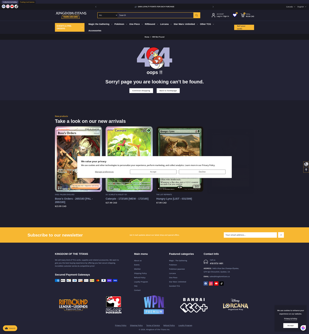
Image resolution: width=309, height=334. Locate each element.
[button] (213, 6)
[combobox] (159, 15)
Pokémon (173, 265)
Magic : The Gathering (178, 260)
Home (147, 37)
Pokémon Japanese (177, 269)
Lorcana (172, 273)
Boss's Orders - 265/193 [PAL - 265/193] (74, 200)
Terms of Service (153, 325)
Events (137, 265)
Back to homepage (168, 90)
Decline (202, 171)
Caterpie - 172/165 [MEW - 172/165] (127, 198)
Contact (137, 290)
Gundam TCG (174, 286)
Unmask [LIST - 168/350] (222, 198)
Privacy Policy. (208, 165)
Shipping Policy (140, 273)
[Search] (196, 15)
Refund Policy (139, 277)
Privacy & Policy (290, 318)
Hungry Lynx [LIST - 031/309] (174, 198)
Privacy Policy (120, 325)
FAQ (135, 286)
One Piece (173, 277)
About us (138, 260)
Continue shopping (141, 90)
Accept (153, 171)
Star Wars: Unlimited (177, 282)
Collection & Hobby (10, 2)
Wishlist (137, 269)
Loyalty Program (141, 282)
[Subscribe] (281, 235)
